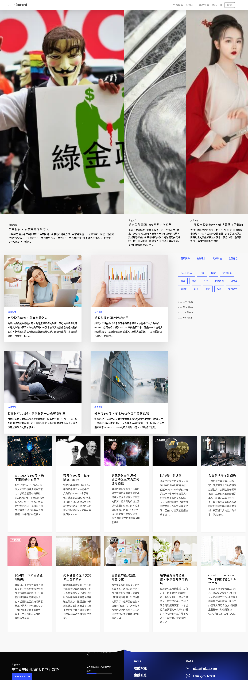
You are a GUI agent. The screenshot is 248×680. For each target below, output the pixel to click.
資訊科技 (217, 258)
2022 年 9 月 (183, 312)
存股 (205, 281)
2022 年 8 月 (183, 318)
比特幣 (183, 289)
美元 (208, 289)
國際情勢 (13, 225)
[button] (240, 5)
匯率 (182, 281)
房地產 (234, 281)
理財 (196, 289)
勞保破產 (227, 273)
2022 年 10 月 (184, 307)
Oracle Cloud (186, 273)
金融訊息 (132, 220)
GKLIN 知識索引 (16, 5)
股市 (219, 289)
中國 (202, 273)
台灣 (194, 281)
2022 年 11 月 (184, 302)
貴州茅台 (233, 289)
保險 (213, 273)
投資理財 (194, 220)
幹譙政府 (219, 281)
